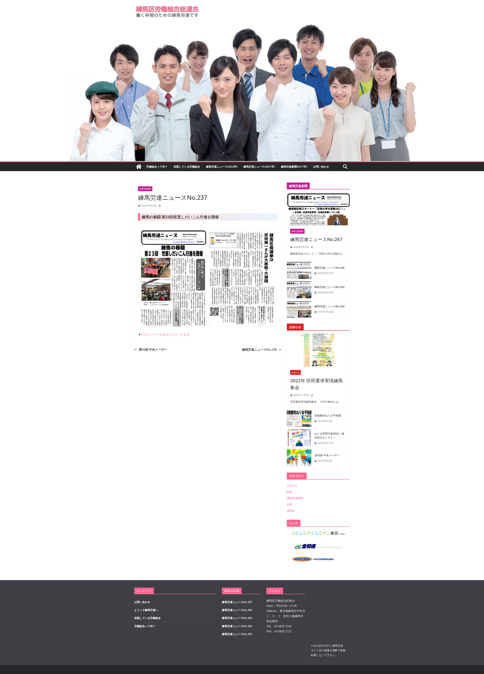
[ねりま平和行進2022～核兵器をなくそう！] (299, 438)
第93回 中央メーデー (153, 349)
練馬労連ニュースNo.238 (259, 349)
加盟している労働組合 (187, 166)
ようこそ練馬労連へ (146, 610)
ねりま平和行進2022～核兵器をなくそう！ (329, 435)
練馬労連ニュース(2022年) (221, 166)
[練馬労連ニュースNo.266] (299, 270)
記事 (289, 504)
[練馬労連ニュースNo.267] (318, 208)
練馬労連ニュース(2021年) (259, 166)
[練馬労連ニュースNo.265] (299, 289)
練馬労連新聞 (145, 188)
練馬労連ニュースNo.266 (329, 267)
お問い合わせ (321, 166)
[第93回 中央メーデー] (299, 457)
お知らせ (295, 372)
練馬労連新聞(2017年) (294, 166)
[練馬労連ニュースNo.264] (299, 308)
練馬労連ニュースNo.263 (237, 634)
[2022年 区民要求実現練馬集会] (318, 350)
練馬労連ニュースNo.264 (329, 306)
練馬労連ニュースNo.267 (316, 239)
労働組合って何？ (157, 166)
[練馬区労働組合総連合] (242, 25)
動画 (289, 492)
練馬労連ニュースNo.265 (329, 287)
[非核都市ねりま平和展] (299, 418)
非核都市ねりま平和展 (327, 415)
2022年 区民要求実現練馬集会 (316, 383)
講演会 (291, 510)
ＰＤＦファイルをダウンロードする (165, 334)
